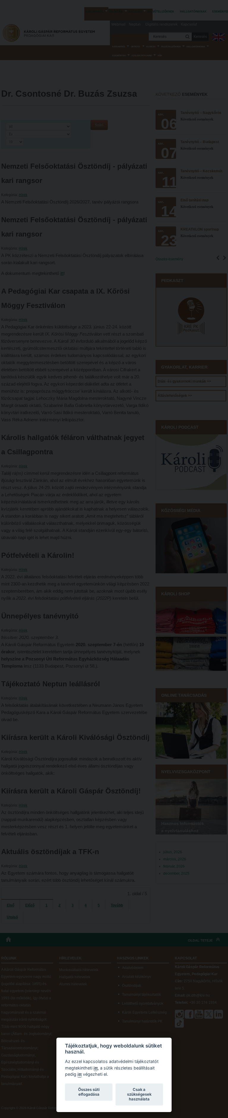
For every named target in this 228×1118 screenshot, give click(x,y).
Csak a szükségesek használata (139, 1094)
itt (96, 1068)
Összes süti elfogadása (88, 1092)
